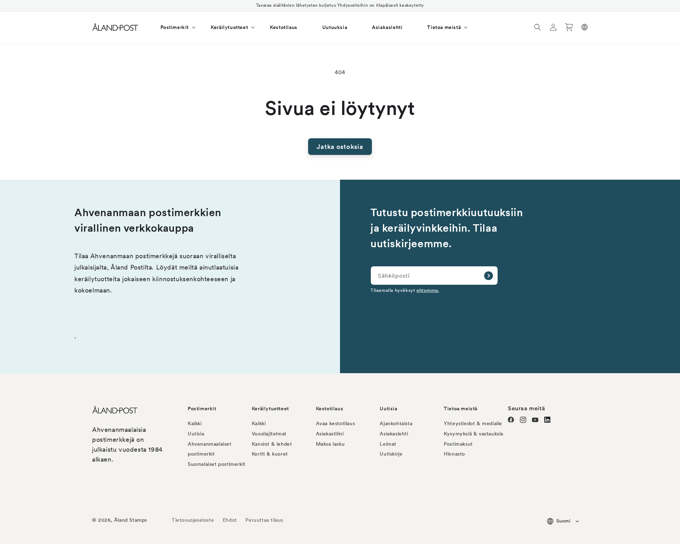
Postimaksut (458, 444)
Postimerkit (202, 408)
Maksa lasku (330, 444)
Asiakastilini (330, 433)
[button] (173, 27)
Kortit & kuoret (270, 454)
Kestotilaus (330, 408)
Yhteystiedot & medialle (473, 423)
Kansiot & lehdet (272, 444)
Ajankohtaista (396, 423)
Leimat (388, 444)
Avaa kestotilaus (335, 423)
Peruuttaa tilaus (264, 520)
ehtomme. (427, 290)
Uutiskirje (391, 454)
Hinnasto (454, 454)
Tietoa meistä (460, 408)
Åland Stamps (130, 520)
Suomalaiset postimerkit (216, 464)
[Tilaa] (488, 275)
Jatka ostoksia (340, 146)
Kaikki (195, 423)
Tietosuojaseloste (194, 520)
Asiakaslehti (394, 433)
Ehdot (230, 520)
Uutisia (196, 433)
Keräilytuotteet (270, 408)
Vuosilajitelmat (269, 433)
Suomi (563, 520)
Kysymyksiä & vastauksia (473, 433)
